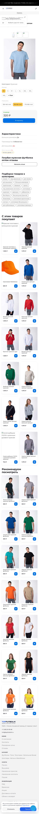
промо (25, 185)
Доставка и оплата (9, 793)
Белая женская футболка (26, 640)
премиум (15, 192)
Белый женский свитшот (8, 317)
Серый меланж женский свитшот (27, 422)
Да (14, 146)
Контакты (5, 742)
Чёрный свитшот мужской (27, 247)
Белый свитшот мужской (26, 352)
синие (5, 179)
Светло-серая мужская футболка (29, 500)
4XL (4, 95)
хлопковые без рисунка (19, 202)
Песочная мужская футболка (27, 605)
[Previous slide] (7, 59)
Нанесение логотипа (10, 774)
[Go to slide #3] (25, 35)
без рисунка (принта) (20, 195)
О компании (6, 739)
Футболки (11, 17)
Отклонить (11, 809)
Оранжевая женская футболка (9, 709)
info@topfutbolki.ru (8, 732)
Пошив (4, 777)
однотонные (7, 185)
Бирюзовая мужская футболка (9, 570)
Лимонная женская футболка (28, 709)
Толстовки (18, 755)
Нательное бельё (29, 755)
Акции (4, 790)
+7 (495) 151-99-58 (7, 729)
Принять (28, 809)
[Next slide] (32, 59)
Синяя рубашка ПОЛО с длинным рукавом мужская (10, 457)
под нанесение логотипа (11, 189)
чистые (5, 202)
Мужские (20, 17)
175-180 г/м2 (29, 104)
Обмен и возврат (8, 796)
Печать (4, 765)
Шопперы (5, 758)
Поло (12, 755)
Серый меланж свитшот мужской (27, 387)
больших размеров (21, 182)
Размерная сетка (8, 745)
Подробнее (25, 805)
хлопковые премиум (24, 205)
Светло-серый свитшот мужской (29, 456)
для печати (27, 179)
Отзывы (5, 748)
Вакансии (5, 787)
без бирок (6, 195)
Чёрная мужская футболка (27, 570)
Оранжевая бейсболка (10, 281)
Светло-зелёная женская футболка (9, 675)
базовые (17, 185)
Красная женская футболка (8, 640)
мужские (6, 192)
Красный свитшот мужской (27, 317)
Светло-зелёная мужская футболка (27, 535)
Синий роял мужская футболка (9, 535)
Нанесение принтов (9, 771)
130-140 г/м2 (7, 104)
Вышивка (5, 768)
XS (4, 91)
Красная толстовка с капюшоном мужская (9, 247)
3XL (30, 91)
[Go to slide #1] (13, 35)
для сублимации (8, 205)
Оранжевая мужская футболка (9, 605)
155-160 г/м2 (18, 104)
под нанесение (15, 179)
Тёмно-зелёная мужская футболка (9, 500)
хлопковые (26, 189)
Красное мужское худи (10, 351)
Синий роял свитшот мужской (28, 282)
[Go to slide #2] (19, 35)
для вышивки (7, 182)
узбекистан (25, 192)
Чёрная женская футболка (27, 675)
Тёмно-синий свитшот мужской (10, 422)
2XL (25, 91)
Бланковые (6, 198)
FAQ (3, 784)
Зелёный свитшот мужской (8, 387)
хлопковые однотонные (21, 198)
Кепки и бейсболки (17, 758)
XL (20, 91)
